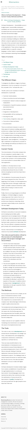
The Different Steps (8, 62)
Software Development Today (10, 66)
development (18, 331)
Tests (4, 119)
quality (12, 379)
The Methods (6, 74)
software (16, 231)
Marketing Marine (12, 6)
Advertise (3, 416)
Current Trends (7, 64)
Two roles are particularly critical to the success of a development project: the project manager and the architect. (15, 70)
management (16, 283)
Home (2, 6)
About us (3, 421)
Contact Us (4, 419)
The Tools (5, 76)
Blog (6, 6)
